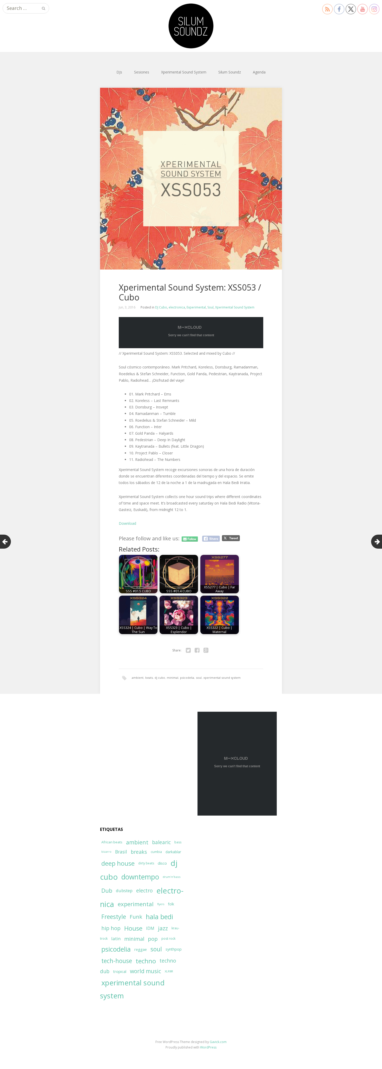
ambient (137, 678)
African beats (111, 842)
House (133, 928)
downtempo (140, 877)
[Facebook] (197, 650)
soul (199, 678)
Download (127, 523)
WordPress (208, 1047)
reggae (140, 949)
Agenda (259, 72)
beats (149, 678)
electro (144, 890)
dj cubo (160, 678)
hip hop (111, 928)
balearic (161, 842)
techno (146, 961)
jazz (163, 928)
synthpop (174, 949)
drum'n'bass (172, 877)
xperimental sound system (222, 678)
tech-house (116, 961)
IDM (150, 928)
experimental (136, 904)
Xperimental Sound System (183, 72)
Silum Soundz (229, 72)
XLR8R (169, 971)
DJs (119, 72)
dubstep (124, 890)
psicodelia (187, 678)
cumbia (156, 852)
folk (171, 904)
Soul (210, 307)
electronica (177, 307)
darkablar (173, 851)
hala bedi (159, 916)
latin (116, 939)
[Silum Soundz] (191, 26)
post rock (168, 938)
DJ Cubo (161, 307)
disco (162, 863)
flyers (160, 904)
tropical (119, 971)
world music (145, 971)
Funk (136, 916)
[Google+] (206, 650)
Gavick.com (218, 1042)
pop (153, 938)
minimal (172, 678)
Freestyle (113, 916)
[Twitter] (188, 650)
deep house (118, 863)
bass (177, 842)
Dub (106, 890)
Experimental (196, 307)
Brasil (121, 852)
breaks (139, 851)
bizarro (106, 851)
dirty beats (146, 863)
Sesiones (141, 72)
